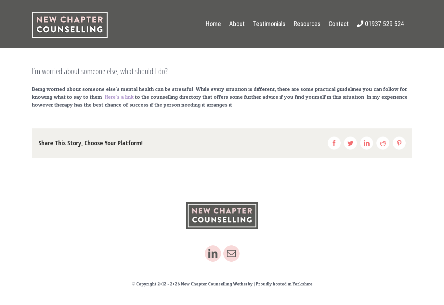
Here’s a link (119, 97)
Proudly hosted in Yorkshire (284, 284)
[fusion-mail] (231, 253)
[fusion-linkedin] (213, 253)
